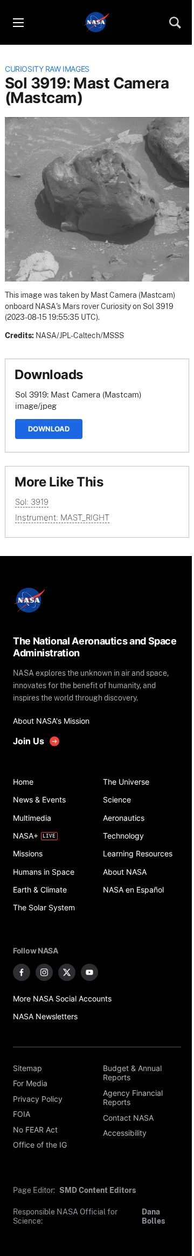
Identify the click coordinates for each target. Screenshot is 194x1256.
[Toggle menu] (18, 23)
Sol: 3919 (31, 502)
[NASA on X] (66, 972)
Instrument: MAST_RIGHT (62, 517)
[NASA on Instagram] (44, 972)
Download (49, 428)
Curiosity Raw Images (47, 69)
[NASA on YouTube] (89, 972)
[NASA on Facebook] (21, 972)
